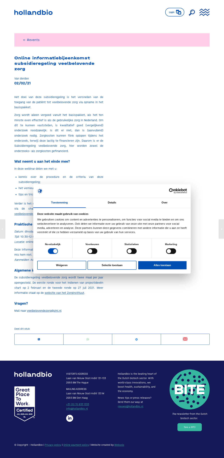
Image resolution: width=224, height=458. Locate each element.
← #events (31, 40)
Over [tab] (164, 202)
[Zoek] (192, 12)
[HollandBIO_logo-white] (33, 374)
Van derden (21, 78)
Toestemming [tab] (59, 202)
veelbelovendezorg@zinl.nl (31, 214)
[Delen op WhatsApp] (88, 339)
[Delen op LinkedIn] (136, 339)
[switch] (92, 251)
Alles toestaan (162, 265)
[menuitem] (175, 12)
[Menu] (203, 12)
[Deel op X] (39, 339)
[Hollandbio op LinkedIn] (69, 418)
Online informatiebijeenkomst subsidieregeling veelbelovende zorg (54, 63)
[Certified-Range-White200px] (24, 403)
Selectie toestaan (112, 265)
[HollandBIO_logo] (33, 12)
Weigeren (62, 265)
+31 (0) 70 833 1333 (77, 404)
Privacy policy (53, 444)
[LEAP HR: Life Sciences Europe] (2, 229)
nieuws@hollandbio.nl (130, 406)
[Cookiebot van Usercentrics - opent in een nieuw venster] (171, 191)
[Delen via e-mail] (185, 339)
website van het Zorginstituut (64, 292)
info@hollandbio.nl (77, 408)
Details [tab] (112, 202)
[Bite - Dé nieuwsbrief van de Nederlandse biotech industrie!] (190, 389)
